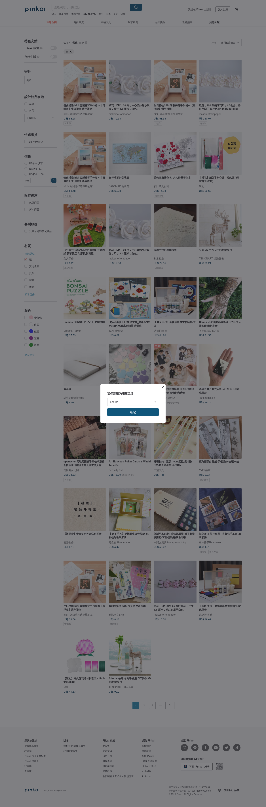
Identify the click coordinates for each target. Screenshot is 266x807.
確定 (133, 412)
